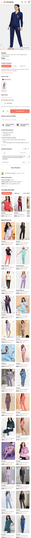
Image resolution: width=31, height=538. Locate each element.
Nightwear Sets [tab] (6, 66)
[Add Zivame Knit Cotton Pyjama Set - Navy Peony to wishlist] (28, 517)
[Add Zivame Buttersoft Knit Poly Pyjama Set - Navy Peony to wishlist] (28, 468)
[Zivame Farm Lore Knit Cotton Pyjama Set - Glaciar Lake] (8, 500)
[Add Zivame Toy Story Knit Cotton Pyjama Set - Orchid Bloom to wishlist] (13, 443)
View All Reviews (15, 168)
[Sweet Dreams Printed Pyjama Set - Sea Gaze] (23, 255)
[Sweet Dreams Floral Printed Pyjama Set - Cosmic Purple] (23, 280)
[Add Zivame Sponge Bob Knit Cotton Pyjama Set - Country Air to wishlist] (13, 346)
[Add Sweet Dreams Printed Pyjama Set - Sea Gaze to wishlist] (28, 248)
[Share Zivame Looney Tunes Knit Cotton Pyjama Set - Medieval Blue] (3, 111)
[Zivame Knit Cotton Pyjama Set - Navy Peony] (23, 524)
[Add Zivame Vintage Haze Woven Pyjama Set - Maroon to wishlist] (24, 198)
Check (27, 119)
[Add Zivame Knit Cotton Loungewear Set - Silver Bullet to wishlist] (13, 370)
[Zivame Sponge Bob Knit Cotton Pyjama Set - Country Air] (8, 353)
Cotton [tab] (15, 66)
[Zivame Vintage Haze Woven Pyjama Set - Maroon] (20, 204)
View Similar (26, 48)
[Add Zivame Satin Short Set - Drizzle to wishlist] (13, 224)
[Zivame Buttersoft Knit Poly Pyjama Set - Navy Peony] (23, 475)
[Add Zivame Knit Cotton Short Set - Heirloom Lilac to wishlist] (13, 321)
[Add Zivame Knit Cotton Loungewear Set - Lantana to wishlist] (28, 395)
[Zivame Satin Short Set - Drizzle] (8, 231)
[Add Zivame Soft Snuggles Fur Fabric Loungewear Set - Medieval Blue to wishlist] (28, 370)
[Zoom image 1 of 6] (15, 27)
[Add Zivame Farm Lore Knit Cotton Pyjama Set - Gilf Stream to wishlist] (28, 297)
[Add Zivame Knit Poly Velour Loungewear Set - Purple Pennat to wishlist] (13, 297)
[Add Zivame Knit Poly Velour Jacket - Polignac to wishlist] (28, 443)
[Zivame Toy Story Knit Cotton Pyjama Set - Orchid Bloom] (8, 451)
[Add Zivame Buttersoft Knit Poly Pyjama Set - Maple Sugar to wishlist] (28, 321)
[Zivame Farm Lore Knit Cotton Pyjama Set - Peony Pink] (23, 353)
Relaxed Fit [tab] (22, 66)
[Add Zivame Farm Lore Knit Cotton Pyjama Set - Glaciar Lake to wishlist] (13, 492)
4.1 (4, 48)
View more (3, 145)
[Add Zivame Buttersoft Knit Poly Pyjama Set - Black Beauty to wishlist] (28, 492)
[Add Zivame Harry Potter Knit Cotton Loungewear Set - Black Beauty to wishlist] (28, 224)
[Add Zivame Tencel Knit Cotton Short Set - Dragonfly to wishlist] (13, 517)
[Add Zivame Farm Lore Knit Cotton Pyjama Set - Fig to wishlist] (13, 395)
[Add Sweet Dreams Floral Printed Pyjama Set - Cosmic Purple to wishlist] (28, 273)
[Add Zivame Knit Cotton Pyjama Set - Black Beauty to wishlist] (13, 273)
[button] (2, 2)
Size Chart (9, 103)
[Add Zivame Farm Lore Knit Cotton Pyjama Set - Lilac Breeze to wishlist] (13, 468)
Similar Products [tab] (7, 193)
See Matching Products (7, 72)
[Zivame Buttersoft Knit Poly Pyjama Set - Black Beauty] (23, 500)
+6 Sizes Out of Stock (6, 97)
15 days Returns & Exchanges (24, 125)
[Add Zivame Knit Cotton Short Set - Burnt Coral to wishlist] (28, 419)
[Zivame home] (9, 2)
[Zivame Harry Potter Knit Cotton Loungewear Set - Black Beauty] (23, 231)
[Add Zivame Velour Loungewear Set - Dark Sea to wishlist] (13, 419)
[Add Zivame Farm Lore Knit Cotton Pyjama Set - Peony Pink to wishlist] (28, 346)
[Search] (22, 2)
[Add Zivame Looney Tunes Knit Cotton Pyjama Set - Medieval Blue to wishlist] (8, 111)
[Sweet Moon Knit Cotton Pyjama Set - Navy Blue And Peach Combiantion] (8, 255)
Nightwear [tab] (16, 193)
